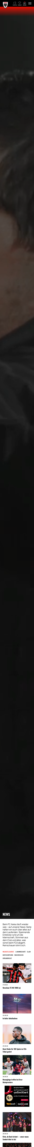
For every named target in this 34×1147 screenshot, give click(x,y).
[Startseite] (5, 3)
